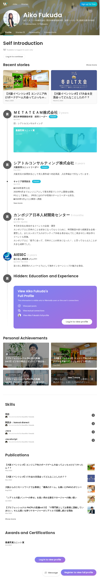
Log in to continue (14, 56)
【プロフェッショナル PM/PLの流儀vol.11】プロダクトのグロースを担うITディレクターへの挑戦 (25, 381)
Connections (50, 32)
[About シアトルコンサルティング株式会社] (7, 165)
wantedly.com (14, 354)
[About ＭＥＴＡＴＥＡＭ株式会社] (7, 114)
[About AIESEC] (7, 256)
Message (53, 572)
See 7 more (74, 377)
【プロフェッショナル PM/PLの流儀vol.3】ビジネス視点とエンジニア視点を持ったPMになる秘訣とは (25, 360)
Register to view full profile (78, 572)
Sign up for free (89, 4)
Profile (8, 32)
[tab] (8, 32)
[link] (55, 139)
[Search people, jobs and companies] (73, 4)
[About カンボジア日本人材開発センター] (7, 217)
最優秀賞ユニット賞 (25, 130)
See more (18, 203)
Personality (34, 32)
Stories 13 (20, 32)
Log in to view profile (77, 321)
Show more (91, 65)
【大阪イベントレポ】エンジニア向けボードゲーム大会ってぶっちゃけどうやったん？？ (73, 360)
